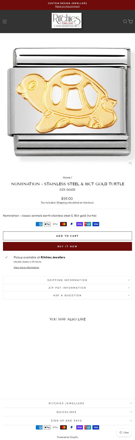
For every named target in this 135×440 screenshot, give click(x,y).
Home (66, 177)
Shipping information (67, 280)
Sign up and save (66, 420)
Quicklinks (67, 412)
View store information (26, 267)
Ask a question (67, 295)
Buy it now (67, 246)
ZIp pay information (67, 287)
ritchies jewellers (66, 403)
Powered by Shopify (67, 437)
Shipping (62, 202)
